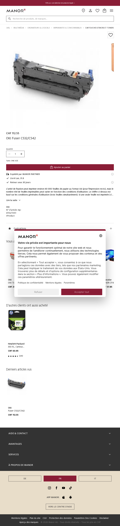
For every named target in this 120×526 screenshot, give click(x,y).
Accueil (6, 28)
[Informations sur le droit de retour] (112, 182)
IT (95, 478)
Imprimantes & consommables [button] (67, 28)
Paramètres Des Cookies (85, 518)
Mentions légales (19, 518)
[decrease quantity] (9, 154)
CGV (45, 518)
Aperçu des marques (28, 522)
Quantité (9, 149)
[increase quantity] (21, 154)
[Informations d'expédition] (112, 174)
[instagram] (49, 488)
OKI (8, 207)
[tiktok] (70, 488)
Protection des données (60, 518)
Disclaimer (104, 518)
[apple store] (63, 497)
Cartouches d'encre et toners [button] (99, 28)
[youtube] (63, 488)
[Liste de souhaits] (110, 35)
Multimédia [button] (18, 28)
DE (25, 478)
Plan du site (35, 518)
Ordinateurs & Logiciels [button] (39, 28)
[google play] (70, 497)
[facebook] (56, 488)
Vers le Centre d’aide (60, 506)
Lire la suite (11, 200)
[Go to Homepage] (16, 10)
